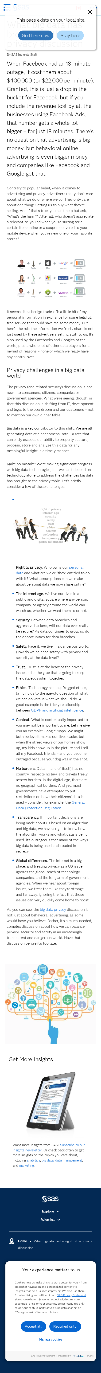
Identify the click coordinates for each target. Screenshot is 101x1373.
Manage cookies (50, 1339)
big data (48, 1160)
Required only (65, 1326)
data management (68, 1160)
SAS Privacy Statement (71, 1295)
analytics (33, 1160)
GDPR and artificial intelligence (57, 710)
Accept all (33, 1326)
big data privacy (53, 909)
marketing (26, 1165)
